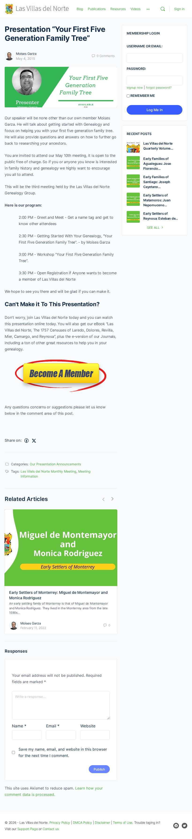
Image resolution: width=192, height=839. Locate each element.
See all (153, 228)
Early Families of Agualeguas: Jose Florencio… (157, 163)
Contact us (51, 829)
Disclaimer (102, 822)
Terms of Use (122, 822)
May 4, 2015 (25, 58)
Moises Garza (26, 54)
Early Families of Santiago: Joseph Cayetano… (156, 182)
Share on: (13, 440)
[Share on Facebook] (26, 441)
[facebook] (176, 825)
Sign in (179, 9)
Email (52, 726)
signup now (135, 87)
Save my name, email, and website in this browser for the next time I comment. (62, 752)
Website (88, 726)
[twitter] (184, 825)
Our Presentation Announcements (55, 464)
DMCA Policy (82, 822)
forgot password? (158, 87)
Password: (136, 69)
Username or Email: (144, 46)
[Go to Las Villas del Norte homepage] (37, 8)
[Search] (162, 9)
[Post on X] (34, 441)
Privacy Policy (59, 822)
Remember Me (142, 96)
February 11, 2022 (33, 628)
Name (19, 726)
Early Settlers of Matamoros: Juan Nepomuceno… (156, 200)
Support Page (27, 829)
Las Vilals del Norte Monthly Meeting (48, 471)
